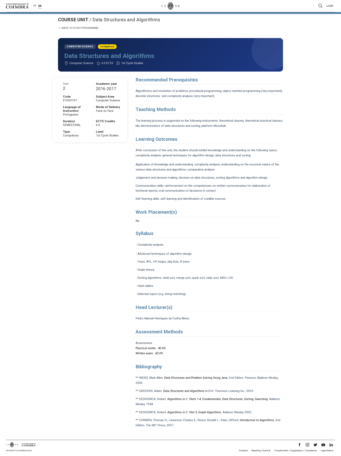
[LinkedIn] (331, 445)
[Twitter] (315, 445)
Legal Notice (327, 450)
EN (39, 6)
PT (35, 6)
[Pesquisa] (320, 6)
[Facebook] (300, 445)
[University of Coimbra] (17, 5)
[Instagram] (307, 445)
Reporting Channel (261, 450)
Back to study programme (79, 27)
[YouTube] (323, 445)
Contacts (243, 450)
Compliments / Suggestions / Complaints (295, 450)
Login (329, 6)
